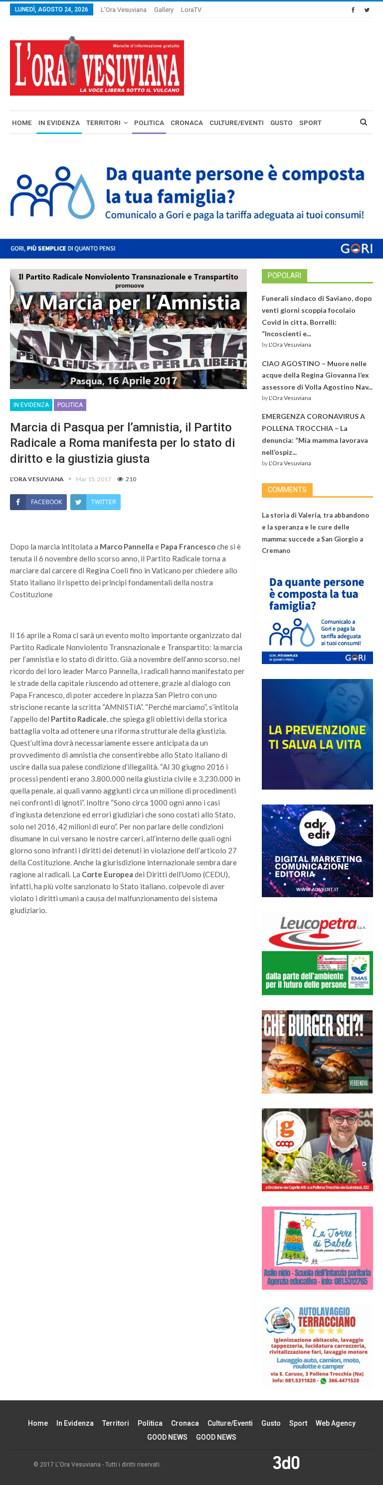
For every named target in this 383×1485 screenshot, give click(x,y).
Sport (310, 123)
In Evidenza (59, 123)
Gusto (281, 123)
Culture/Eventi (236, 123)
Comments (287, 490)
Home (22, 123)
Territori (103, 123)
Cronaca (187, 123)
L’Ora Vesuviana (124, 9)
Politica (149, 123)
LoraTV (191, 9)
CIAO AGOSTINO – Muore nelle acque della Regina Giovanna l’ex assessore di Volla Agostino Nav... (317, 375)
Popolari (284, 275)
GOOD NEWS (167, 1437)
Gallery (164, 9)
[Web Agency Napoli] (286, 1462)
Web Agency (336, 1423)
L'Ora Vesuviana (290, 344)
